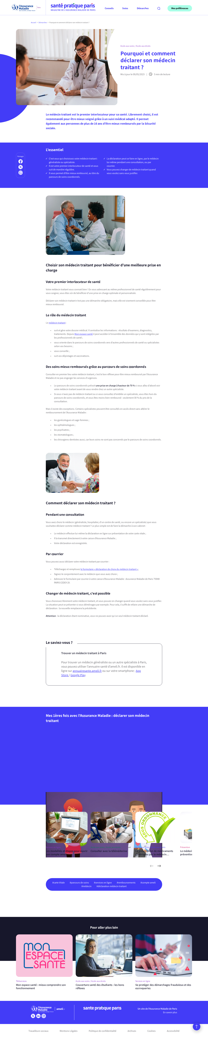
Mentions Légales (69, 1030)
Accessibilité (173, 1030)
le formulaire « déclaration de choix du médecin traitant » (109, 569)
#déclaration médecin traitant (112, 886)
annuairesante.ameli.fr (87, 671)
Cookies (151, 1030)
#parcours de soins (79, 882)
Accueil (33, 22)
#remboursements (126, 882)
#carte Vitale (58, 882)
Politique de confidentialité (102, 1030)
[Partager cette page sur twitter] (20, 167)
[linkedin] (38, 1016)
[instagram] (44, 1016)
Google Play (78, 675)
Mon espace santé (83, 334)
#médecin (86, 886)
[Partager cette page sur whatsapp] (20, 173)
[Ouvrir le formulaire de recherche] (159, 8)
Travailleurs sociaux (38, 1030)
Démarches (43, 22)
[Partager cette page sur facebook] (20, 161)
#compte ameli (148, 882)
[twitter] (33, 1016)
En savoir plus (170, 1012)
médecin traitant (57, 322)
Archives (132, 1030)
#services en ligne (103, 882)
